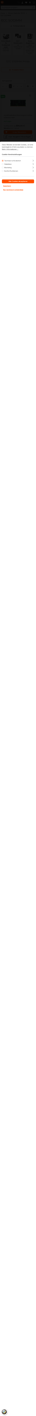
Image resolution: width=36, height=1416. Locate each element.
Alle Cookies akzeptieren (18, 181)
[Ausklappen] (33, 160)
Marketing (8, 168)
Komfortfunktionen (11, 171)
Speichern (7, 186)
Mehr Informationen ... (10, 149)
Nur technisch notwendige (13, 190)
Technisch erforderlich (12, 161)
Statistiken (8, 164)
